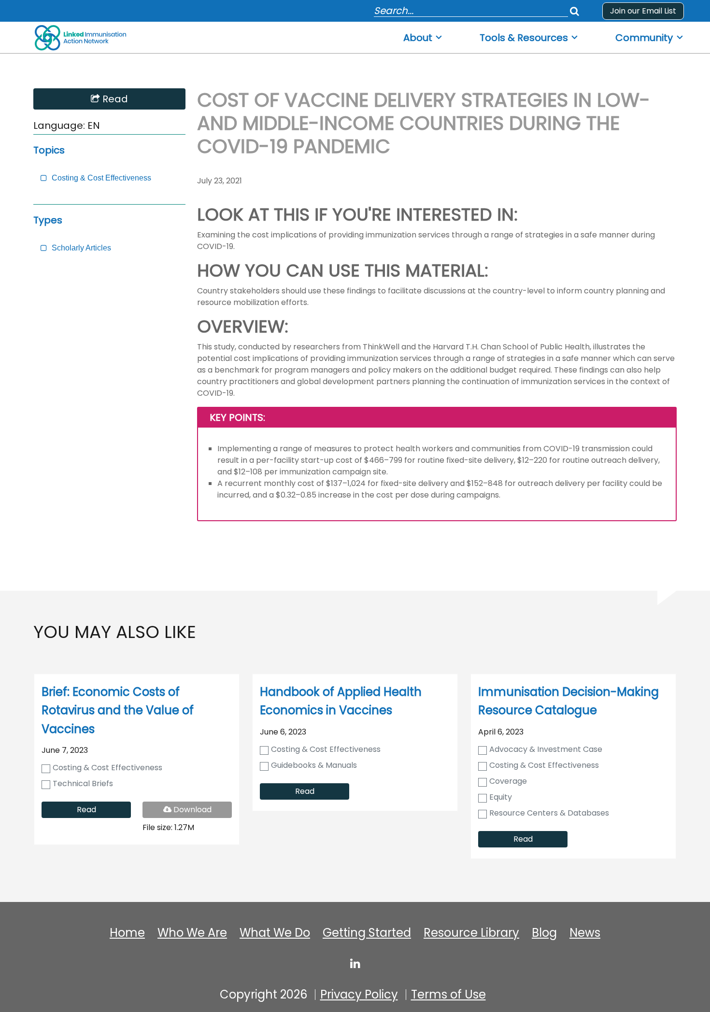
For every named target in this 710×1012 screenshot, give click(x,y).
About (417, 37)
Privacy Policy (359, 994)
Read (114, 99)
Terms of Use (448, 994)
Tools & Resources (524, 37)
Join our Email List (643, 10)
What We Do (275, 933)
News (584, 933)
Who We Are (192, 933)
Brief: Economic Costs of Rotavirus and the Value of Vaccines (118, 710)
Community (644, 37)
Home (127, 933)
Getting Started (367, 933)
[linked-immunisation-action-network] (355, 963)
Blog (544, 933)
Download (198, 811)
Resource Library (471, 933)
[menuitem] (423, 35)
